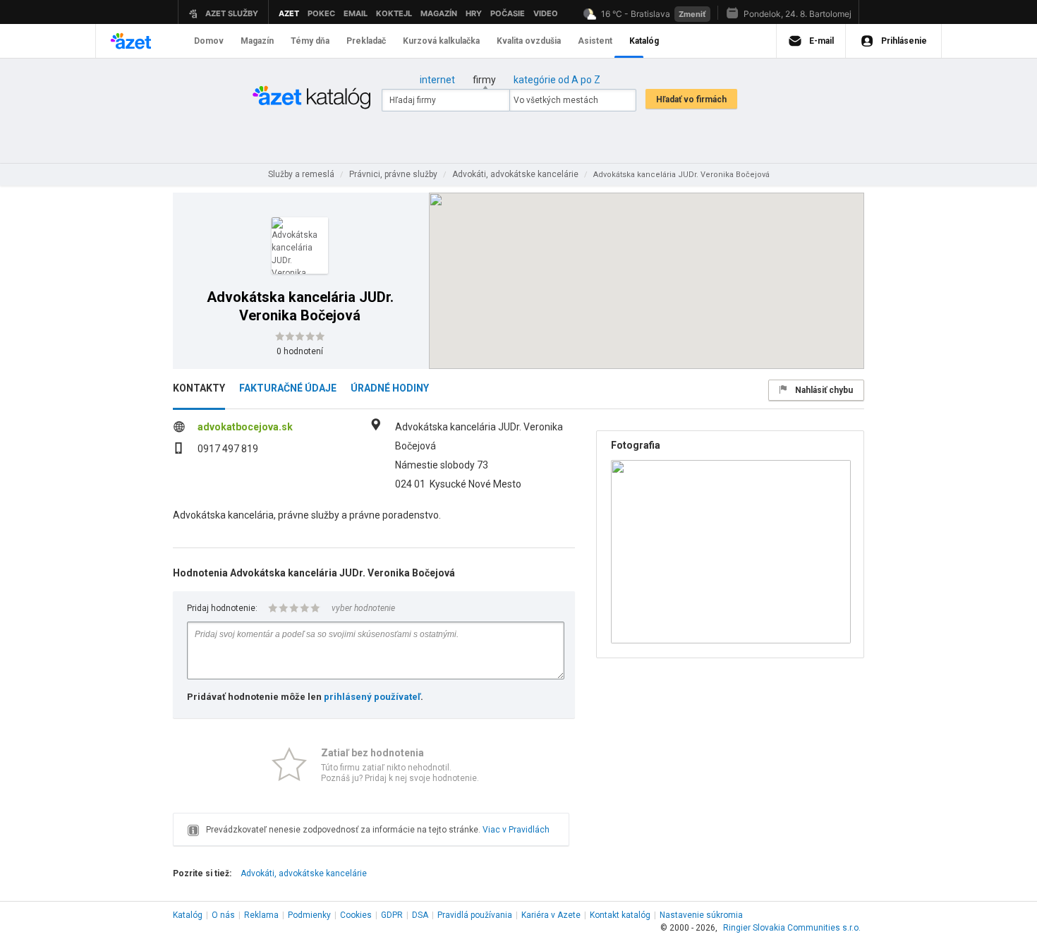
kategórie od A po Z (557, 79)
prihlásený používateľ (372, 696)
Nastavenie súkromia (701, 915)
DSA (420, 915)
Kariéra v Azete (551, 915)
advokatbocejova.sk (245, 426)
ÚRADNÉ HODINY (390, 388)
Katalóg (187, 915)
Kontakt (620, 915)
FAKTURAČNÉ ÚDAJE (287, 388)
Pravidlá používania (474, 915)
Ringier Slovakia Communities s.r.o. (792, 928)
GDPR (392, 915)
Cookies (356, 915)
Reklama (261, 915)
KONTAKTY (199, 388)
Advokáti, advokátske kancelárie (304, 873)
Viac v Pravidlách (516, 830)
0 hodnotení (300, 351)
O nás (223, 915)
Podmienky (309, 915)
